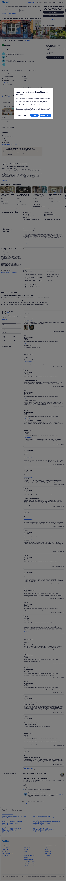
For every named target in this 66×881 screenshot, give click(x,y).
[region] (33, 103)
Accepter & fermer (45, 115)
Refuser (34, 115)
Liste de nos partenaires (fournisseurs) (23, 110)
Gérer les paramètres (21, 115)
